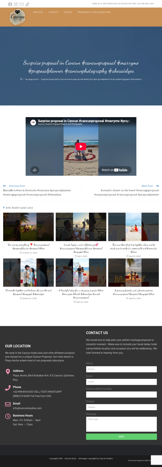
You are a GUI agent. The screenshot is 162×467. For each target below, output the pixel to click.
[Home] (21, 79)
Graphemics (141, 460)
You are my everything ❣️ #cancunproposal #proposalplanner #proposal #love (28, 246)
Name (89, 363)
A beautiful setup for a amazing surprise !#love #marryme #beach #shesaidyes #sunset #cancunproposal (81, 294)
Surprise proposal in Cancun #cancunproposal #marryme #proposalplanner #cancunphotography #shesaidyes (91, 79)
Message (91, 414)
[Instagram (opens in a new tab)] (16, 4)
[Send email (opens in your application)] (22, 4)
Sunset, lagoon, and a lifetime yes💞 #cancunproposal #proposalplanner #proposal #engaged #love (81, 248)
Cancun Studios (106, 459)
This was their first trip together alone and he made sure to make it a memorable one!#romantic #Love (133, 248)
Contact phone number (99, 388)
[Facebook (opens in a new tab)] (10, 4)
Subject (90, 401)
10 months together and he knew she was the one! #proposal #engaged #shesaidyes (28, 292)
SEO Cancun (149, 460)
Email (89, 376)
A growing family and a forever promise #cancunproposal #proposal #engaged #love (133, 292)
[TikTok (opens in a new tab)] (27, 4)
